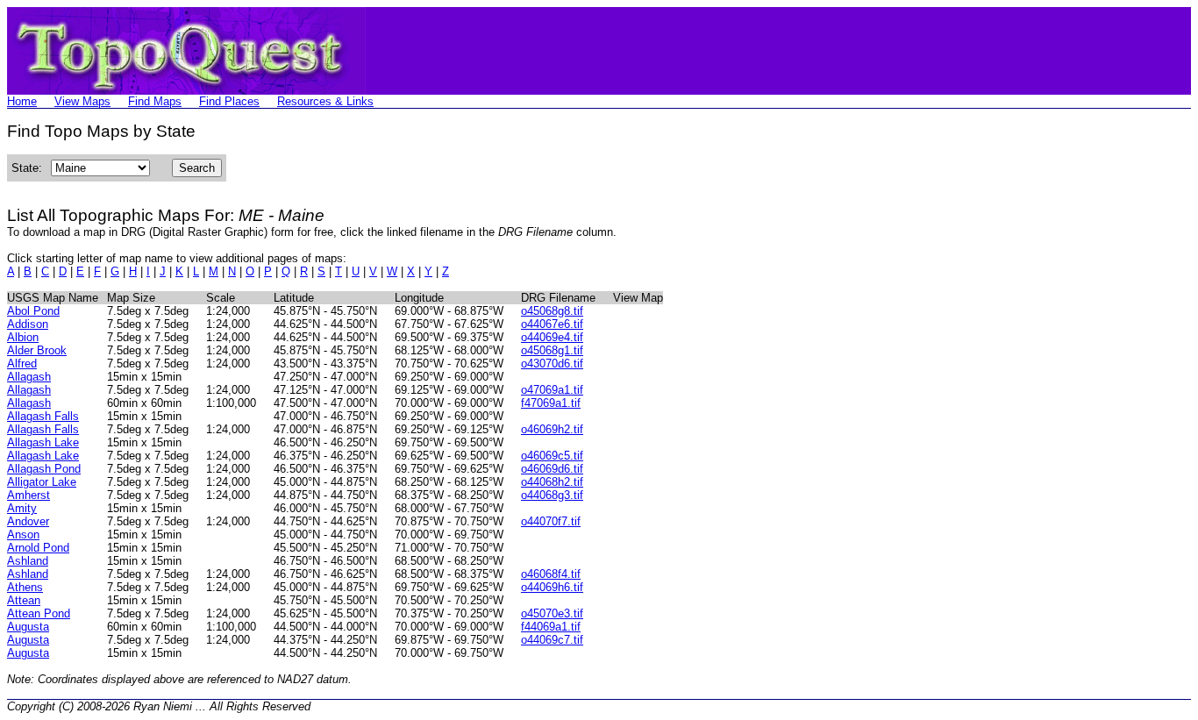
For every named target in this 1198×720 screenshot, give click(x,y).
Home (22, 101)
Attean (23, 600)
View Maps (82, 101)
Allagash (29, 376)
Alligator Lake (41, 481)
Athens (25, 587)
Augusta (28, 626)
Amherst (28, 495)
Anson (23, 534)
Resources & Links (325, 101)
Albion (23, 337)
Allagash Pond (44, 468)
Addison (27, 324)
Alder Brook (37, 350)
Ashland (27, 560)
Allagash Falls (43, 416)
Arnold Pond (38, 547)
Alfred (22, 363)
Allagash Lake (43, 442)
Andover (28, 521)
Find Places (229, 101)
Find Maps (155, 101)
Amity (22, 508)
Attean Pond (38, 613)
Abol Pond (33, 310)
